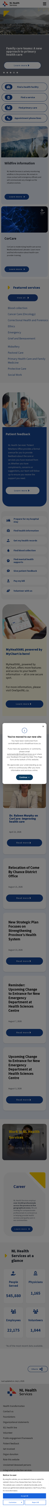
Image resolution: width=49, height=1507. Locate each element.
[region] (24, 1489)
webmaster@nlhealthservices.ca (20, 754)
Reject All (35, 1502)
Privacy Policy (41, 1488)
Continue (23, 777)
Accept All (24, 1496)
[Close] (43, 726)
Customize (12, 1502)
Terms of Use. (36, 1482)
